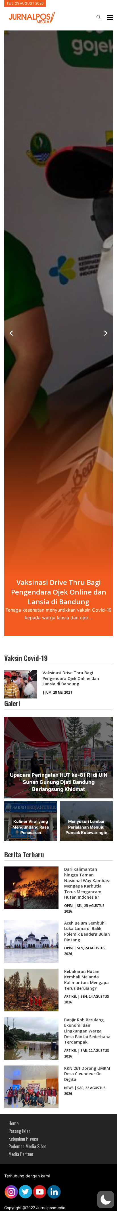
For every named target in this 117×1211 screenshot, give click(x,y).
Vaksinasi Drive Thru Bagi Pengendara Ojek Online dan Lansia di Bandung (71, 678)
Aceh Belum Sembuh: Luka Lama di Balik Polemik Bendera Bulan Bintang (87, 931)
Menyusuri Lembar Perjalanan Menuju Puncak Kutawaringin (86, 827)
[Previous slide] (11, 333)
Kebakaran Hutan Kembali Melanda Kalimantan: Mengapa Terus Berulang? (86, 980)
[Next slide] (106, 333)
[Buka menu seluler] (110, 17)
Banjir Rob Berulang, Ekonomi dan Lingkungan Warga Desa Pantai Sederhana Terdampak (87, 1031)
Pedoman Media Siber (27, 1146)
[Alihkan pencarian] (98, 17)
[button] (105, 1199)
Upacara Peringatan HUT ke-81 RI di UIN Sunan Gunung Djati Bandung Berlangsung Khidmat (58, 782)
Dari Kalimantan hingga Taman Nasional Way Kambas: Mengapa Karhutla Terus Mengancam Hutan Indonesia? (87, 883)
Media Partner (21, 1154)
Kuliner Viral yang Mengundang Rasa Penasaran (30, 827)
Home (13, 1123)
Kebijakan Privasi (23, 1138)
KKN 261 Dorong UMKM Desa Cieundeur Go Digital (87, 1073)
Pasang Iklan (19, 1131)
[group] (58, 333)
